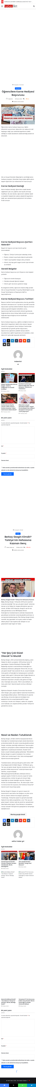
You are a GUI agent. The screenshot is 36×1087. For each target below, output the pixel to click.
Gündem (21, 84)
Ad (2, 446)
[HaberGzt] (11, 6)
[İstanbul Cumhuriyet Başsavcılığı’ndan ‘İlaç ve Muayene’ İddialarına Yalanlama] (27, 377)
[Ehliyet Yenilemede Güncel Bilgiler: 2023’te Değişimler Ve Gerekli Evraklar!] (9, 378)
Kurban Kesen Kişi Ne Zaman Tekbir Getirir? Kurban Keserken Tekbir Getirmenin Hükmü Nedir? (9, 407)
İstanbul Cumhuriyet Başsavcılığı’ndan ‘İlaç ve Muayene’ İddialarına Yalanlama (26, 386)
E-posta (3, 453)
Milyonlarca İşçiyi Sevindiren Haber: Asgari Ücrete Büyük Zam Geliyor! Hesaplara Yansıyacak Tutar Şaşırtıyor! (27, 408)
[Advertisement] (18, 27)
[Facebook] (4, 340)
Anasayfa (15, 84)
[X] (8, 340)
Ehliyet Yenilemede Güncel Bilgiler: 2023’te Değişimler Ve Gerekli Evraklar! (9, 386)
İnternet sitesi (5, 460)
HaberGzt (10, 99)
